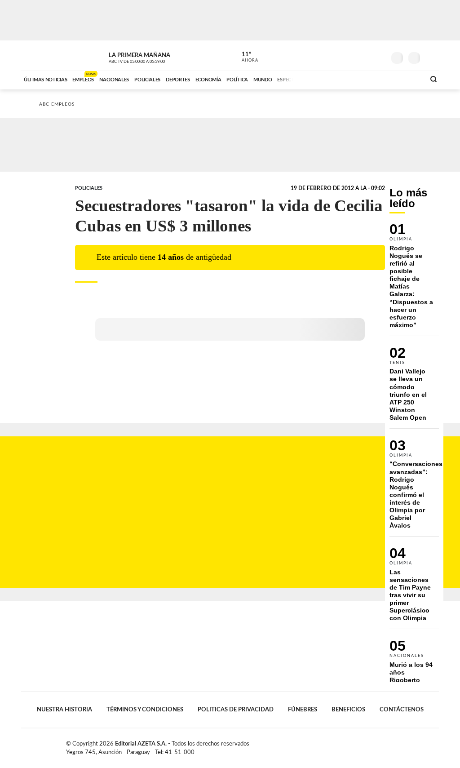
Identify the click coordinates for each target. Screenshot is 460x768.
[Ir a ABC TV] (346, 78)
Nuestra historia (64, 709)
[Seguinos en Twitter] (351, 55)
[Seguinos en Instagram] (378, 55)
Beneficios (348, 709)
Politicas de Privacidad (236, 709)
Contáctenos (402, 709)
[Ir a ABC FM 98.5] (407, 78)
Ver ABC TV (154, 57)
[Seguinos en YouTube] (365, 55)
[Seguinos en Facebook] (338, 55)
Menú (431, 56)
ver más (245, 57)
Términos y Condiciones (144, 709)
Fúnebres (302, 709)
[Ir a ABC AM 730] (371, 78)
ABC (45, 55)
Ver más (414, 279)
